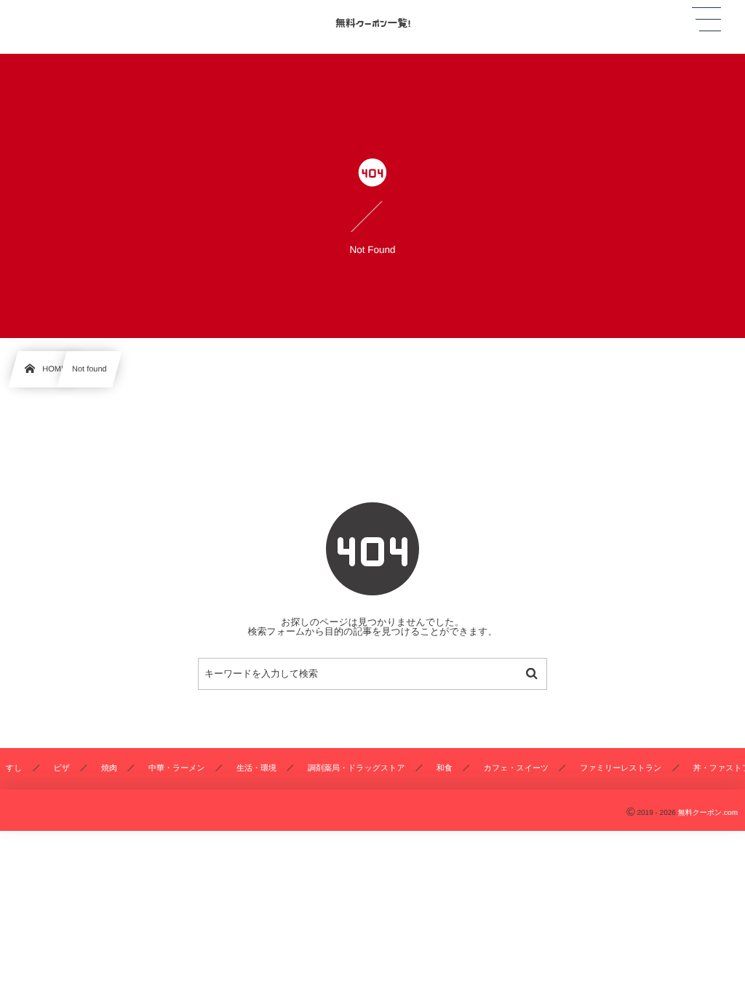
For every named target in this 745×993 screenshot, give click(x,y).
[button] (706, 19)
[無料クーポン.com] (372, 21)
